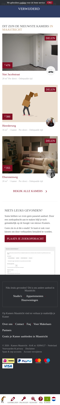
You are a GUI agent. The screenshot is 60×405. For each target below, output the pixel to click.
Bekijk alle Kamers (28, 191)
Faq (29, 324)
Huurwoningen (29, 300)
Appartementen (34, 296)
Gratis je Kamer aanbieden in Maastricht (25, 336)
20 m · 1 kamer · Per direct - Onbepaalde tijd (22, 181)
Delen (50, 38)
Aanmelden (12, 402)
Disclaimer (30, 348)
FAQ (40, 402)
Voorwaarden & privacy (12, 348)
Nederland (52, 345)
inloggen (23, 402)
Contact (19, 324)
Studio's (17, 296)
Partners (6, 330)
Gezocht (33, 402)
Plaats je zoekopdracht (25, 238)
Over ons (7, 324)
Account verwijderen (33, 352)
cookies (23, 3)
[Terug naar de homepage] (3, 400)
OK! (50, 2)
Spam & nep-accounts (11, 352)
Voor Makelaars (42, 324)
